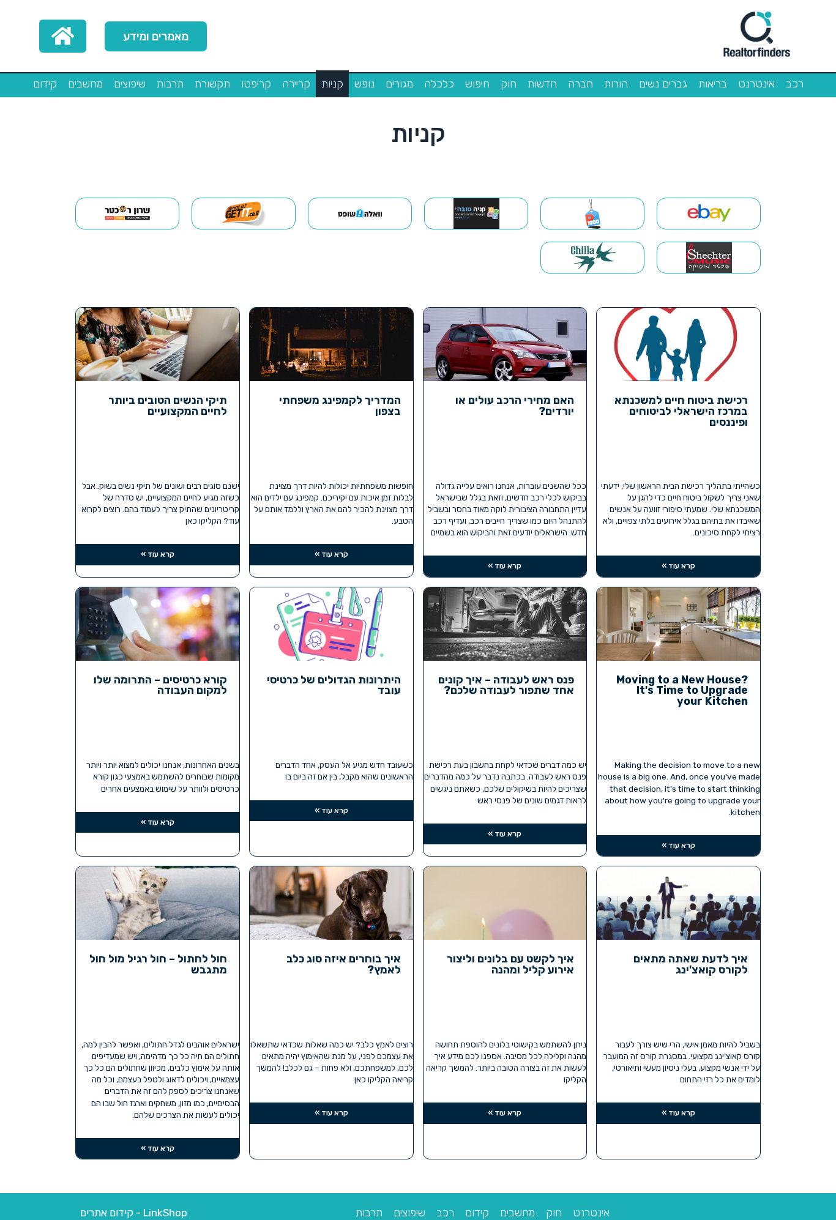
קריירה (296, 84)
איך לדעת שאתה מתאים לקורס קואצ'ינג (690, 964)
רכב (795, 84)
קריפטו (256, 84)
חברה (580, 84)
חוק (509, 84)
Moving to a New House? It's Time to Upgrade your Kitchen (682, 691)
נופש (364, 84)
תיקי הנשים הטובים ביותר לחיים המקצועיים (167, 406)
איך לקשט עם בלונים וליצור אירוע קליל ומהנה (510, 964)
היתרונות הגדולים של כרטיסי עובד (334, 685)
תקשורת (212, 84)
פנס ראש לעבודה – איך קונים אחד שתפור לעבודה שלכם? (506, 685)
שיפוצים (130, 84)
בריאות (712, 84)
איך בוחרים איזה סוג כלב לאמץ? (343, 964)
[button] (156, 36)
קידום (45, 84)
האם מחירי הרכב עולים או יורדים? (514, 406)
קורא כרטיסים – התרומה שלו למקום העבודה (160, 685)
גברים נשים (663, 84)
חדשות (542, 84)
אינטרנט (756, 84)
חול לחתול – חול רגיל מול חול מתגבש (158, 964)
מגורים (399, 84)
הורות (616, 84)
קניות (332, 84)
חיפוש (477, 84)
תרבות (170, 84)
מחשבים (85, 84)
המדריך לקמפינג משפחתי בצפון (340, 406)
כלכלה (439, 84)
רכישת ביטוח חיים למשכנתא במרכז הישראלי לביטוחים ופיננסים (681, 411)
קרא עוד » (678, 566)
